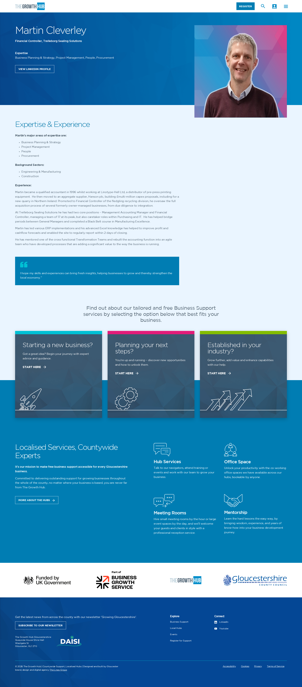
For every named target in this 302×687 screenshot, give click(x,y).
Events (173, 634)
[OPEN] (286, 6)
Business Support (179, 622)
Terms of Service (275, 666)
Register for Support (181, 641)
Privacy (258, 666)
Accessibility (229, 666)
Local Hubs (176, 628)
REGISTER (245, 6)
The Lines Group (58, 670)
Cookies (245, 666)
